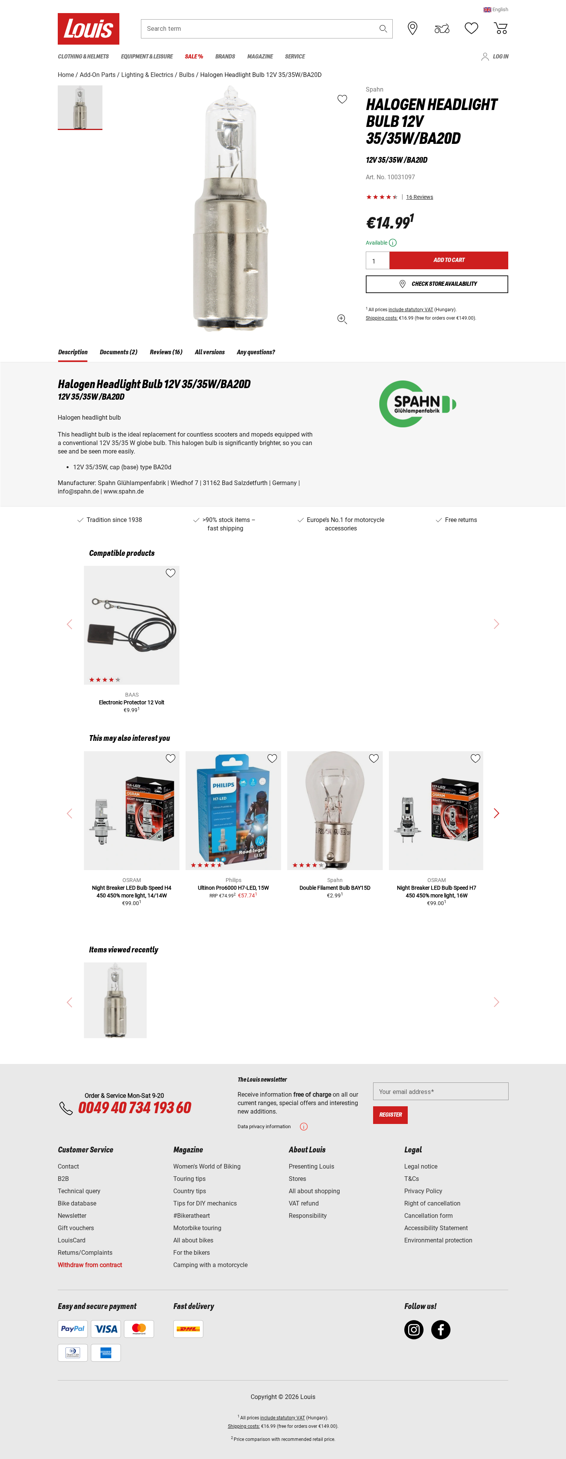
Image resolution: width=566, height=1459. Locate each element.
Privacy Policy (423, 1191)
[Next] (496, 813)
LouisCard (71, 1240)
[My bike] (442, 28)
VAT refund (304, 1203)
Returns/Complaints (85, 1252)
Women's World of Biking (207, 1166)
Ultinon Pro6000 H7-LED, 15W (233, 888)
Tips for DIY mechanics (205, 1203)
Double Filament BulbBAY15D (335, 888)
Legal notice (420, 1166)
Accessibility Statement (436, 1228)
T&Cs (411, 1178)
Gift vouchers (76, 1228)
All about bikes (193, 1240)
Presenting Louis (311, 1166)
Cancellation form (428, 1215)
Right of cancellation (432, 1203)
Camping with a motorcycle (210, 1265)
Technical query (79, 1191)
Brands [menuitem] (225, 56)
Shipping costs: (382, 318)
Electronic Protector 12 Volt (131, 702)
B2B (63, 1178)
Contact (68, 1166)
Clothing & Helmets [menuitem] (83, 56)
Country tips (189, 1191)
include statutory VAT (410, 309)
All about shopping (314, 1191)
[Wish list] (471, 28)
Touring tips (189, 1178)
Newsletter (72, 1215)
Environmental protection (438, 1240)
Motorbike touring (197, 1228)
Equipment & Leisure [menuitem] (146, 56)
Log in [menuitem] (500, 56)
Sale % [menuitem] (194, 56)
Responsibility (308, 1215)
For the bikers (191, 1252)
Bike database (77, 1203)
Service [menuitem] (295, 56)
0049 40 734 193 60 (134, 1108)
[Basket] (500, 28)
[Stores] (412, 28)
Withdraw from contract (90, 1265)
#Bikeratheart (191, 1215)
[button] (496, 9)
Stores (297, 1178)
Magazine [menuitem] (260, 56)
